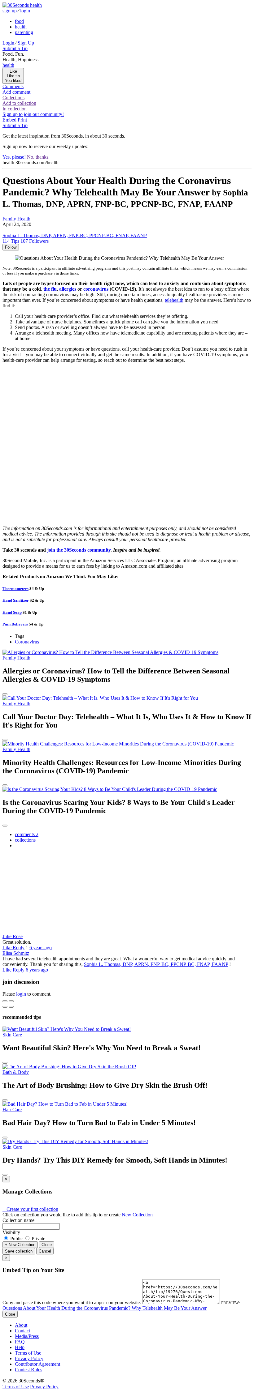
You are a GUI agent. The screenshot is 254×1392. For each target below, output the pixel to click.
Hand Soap (12, 612)
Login (8, 42)
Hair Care (12, 1109)
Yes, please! (14, 157)
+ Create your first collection (30, 1209)
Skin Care (12, 1034)
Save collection (19, 1251)
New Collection (137, 1214)
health (21, 26)
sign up (9, 10)
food (19, 21)
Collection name (18, 1220)
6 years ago (40, 947)
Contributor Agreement (37, 1364)
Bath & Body (15, 1072)
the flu (50, 289)
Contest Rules (28, 1369)
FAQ (20, 1341)
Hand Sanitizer (15, 600)
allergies (67, 289)
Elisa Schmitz (15, 953)
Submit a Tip (15, 48)
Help (19, 1347)
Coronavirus (27, 641)
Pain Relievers (15, 624)
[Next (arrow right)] (11, 1007)
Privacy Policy (29, 1358)
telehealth (174, 300)
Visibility (11, 1232)
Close (47, 1244)
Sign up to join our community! (33, 114)
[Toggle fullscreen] (11, 1001)
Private (37, 1238)
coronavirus (95, 289)
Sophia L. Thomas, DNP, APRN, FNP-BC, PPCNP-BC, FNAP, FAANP (156, 964)
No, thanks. (38, 157)
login (25, 10)
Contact (22, 1330)
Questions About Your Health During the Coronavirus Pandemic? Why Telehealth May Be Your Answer (104, 1308)
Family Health (16, 218)
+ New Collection (20, 1244)
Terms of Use (28, 1353)
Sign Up (26, 42)
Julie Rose (12, 936)
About (21, 1325)
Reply (18, 947)
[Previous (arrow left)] (4, 1007)
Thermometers (15, 588)
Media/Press (27, 1336)
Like (7, 947)
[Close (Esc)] (4, 1001)
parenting (24, 32)
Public (16, 1238)
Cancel (45, 1251)
